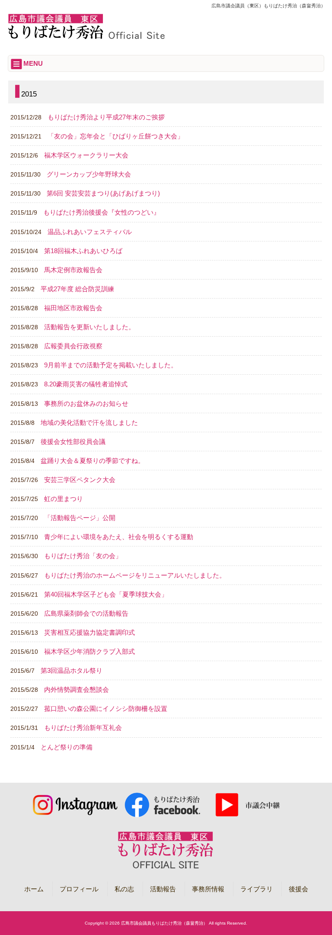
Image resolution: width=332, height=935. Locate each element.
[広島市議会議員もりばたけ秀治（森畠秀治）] (86, 38)
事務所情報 (208, 889)
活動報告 (163, 889)
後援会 (298, 889)
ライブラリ (256, 889)
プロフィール (79, 889)
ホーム (34, 889)
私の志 (124, 889)
